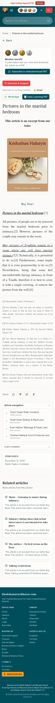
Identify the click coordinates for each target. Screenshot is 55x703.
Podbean (33, 636)
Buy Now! (27, 204)
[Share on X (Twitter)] (27, 394)
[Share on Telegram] (20, 394)
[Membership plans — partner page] (27, 10)
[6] (31, 289)
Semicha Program (10, 636)
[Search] (48, 20)
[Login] (41, 10)
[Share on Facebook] (33, 394)
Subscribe (6, 625)
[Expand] (6, 413)
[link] (28, 33)
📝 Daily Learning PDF (36, 96)
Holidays (33, 625)
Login (4, 622)
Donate (40, 3)
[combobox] (27, 21)
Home (5, 33)
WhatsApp (13, 96)
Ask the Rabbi (8, 642)
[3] (16, 255)
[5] (51, 265)
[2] (16, 231)
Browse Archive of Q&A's (13, 646)
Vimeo (32, 642)
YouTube (33, 639)
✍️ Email (38, 90)
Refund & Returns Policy (12, 656)
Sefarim (32, 622)
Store (4, 649)
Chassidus (34, 618)
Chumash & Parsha (37, 612)
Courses (5, 639)
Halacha (5, 615)
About (4, 618)
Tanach (32, 615)
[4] (16, 260)
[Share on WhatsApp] (13, 394)
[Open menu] (11, 10)
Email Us (8, 666)
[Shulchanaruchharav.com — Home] (5, 10)
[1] (46, 213)
